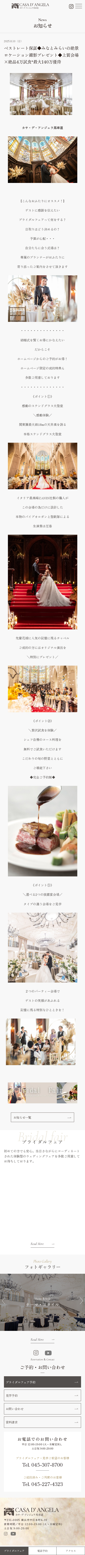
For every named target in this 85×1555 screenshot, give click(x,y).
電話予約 (42, 1551)
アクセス (71, 1551)
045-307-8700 (47, 1464)
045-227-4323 (47, 1483)
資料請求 (12, 1422)
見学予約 (12, 1395)
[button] (3, 1300)
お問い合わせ (15, 1409)
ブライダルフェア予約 (20, 1382)
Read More (37, 1244)
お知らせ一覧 (22, 1117)
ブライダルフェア (14, 1551)
